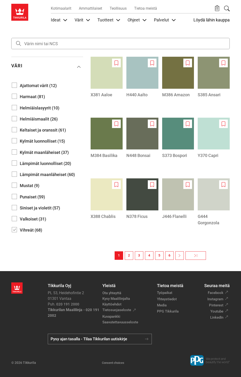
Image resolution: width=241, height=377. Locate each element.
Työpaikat (164, 293)
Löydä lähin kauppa (211, 20)
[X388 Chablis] (107, 199)
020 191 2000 (67, 304)
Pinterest (216, 305)
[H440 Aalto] (142, 77)
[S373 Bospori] (178, 138)
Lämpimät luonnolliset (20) (45, 163)
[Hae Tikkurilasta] (227, 8)
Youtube (216, 311)
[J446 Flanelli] (178, 199)
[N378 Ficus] (142, 199)
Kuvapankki (111, 316)
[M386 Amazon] (178, 77)
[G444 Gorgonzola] (214, 202)
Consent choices (113, 363)
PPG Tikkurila (168, 311)
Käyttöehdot (111, 304)
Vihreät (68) (31, 230)
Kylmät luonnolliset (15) (42, 141)
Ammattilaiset (90, 8)
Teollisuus (118, 8)
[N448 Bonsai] (142, 138)
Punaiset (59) (32, 196)
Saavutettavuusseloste (120, 322)
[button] (217, 8)
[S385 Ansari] (214, 77)
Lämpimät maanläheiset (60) (47, 174)
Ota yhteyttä (111, 293)
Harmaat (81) (32, 96)
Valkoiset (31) (33, 219)
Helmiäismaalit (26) (39, 118)
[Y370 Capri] (214, 138)
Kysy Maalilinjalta (116, 299)
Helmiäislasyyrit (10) (39, 107)
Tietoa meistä (145, 8)
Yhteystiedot (167, 299)
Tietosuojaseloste (116, 310)
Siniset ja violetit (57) (40, 207)
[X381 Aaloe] (107, 77)
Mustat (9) (29, 185)
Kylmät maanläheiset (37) (44, 152)
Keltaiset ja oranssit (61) (43, 130)
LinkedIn (216, 317)
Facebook (215, 293)
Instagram (215, 299)
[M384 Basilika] (107, 138)
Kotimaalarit (61, 8)
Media (162, 305)
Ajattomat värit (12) (38, 85)
